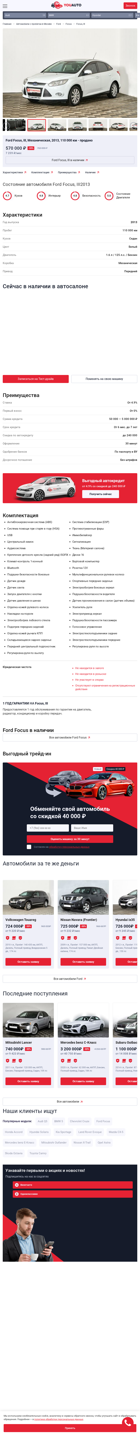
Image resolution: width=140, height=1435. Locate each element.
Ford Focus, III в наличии (68, 160)
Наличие (90, 172)
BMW (69, 15)
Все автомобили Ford (68, 979)
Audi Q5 (42, 1121)
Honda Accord (13, 1132)
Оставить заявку (28, 961)
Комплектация (40, 172)
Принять (70, 1428)
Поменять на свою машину (104, 379)
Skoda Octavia (13, 1153)
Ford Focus (103, 1121)
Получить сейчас (101, 494)
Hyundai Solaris (39, 1132)
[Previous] (13, 75)
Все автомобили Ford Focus (68, 737)
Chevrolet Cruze (79, 1121)
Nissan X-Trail (82, 1142)
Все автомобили (68, 1101)
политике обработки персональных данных (58, 1419)
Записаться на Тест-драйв (36, 379)
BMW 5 (58, 1121)
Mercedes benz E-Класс (19, 1142)
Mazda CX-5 (116, 1132)
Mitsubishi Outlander (54, 1142)
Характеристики (13, 172)
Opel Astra (104, 1142)
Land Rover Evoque (90, 1132)
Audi (25, 15)
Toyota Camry (38, 1153)
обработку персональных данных (69, 846)
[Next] (126, 75)
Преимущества (67, 172)
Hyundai (112, 15)
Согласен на (62, 847)
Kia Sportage (63, 1132)
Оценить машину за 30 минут (70, 839)
